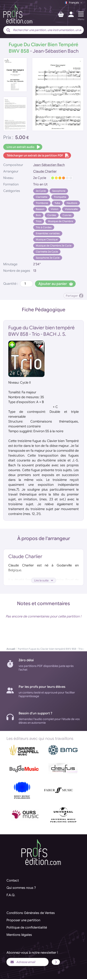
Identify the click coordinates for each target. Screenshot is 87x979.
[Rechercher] (8, 30)
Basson (40, 209)
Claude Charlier (45, 171)
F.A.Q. (10, 895)
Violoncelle (71, 209)
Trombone (42, 202)
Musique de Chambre (60, 221)
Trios (38, 221)
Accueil (10, 648)
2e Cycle (41, 190)
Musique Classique (47, 239)
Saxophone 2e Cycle (47, 257)
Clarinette (41, 196)
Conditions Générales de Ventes (30, 913)
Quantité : (10, 284)
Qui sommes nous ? (21, 888)
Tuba (57, 202)
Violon (54, 209)
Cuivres (67, 215)
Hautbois (72, 202)
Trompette (60, 196)
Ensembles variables (48, 233)
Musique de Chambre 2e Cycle (53, 245)
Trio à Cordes (44, 227)
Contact (12, 880)
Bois (38, 215)
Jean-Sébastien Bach (49, 165)
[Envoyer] (56, 962)
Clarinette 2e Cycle (47, 251)
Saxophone (58, 190)
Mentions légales (19, 935)
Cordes (51, 215)
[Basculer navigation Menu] (81, 14)
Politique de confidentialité (26, 928)
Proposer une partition (23, 920)
